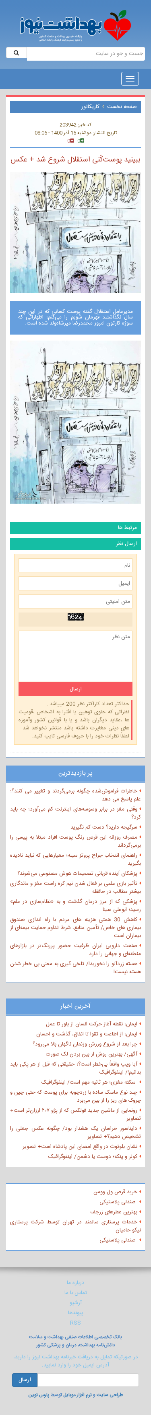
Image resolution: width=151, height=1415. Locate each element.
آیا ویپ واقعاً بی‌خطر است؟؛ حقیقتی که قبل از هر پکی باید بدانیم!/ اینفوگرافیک (75, 1068)
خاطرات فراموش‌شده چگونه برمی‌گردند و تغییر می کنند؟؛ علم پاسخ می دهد (75, 795)
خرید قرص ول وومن (115, 1192)
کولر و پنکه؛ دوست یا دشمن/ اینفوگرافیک (92, 1156)
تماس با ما (75, 1293)
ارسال (25, 1380)
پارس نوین (39, 1395)
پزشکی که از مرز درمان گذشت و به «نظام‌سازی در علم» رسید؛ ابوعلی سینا (75, 905)
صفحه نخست (122, 106)
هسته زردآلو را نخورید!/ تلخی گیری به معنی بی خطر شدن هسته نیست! (75, 968)
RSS (75, 1323)
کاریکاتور (90, 106)
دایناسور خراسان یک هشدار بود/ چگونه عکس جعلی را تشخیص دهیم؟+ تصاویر (75, 1132)
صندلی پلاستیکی (118, 1202)
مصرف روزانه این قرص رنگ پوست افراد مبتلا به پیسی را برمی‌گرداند (75, 841)
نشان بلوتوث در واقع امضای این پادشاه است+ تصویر (80, 1146)
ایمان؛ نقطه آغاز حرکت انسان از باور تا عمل (91, 1024)
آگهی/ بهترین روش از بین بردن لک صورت (91, 1054)
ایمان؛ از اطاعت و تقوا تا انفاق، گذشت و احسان (86, 1034)
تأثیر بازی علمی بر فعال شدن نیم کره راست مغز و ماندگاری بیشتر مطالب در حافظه (75, 887)
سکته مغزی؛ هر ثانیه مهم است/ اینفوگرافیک (89, 1082)
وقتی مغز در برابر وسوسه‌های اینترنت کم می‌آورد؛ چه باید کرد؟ (75, 813)
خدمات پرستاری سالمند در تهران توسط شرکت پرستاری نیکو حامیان (75, 1226)
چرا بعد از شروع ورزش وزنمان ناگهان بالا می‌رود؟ (85, 1044)
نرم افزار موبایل (77, 1395)
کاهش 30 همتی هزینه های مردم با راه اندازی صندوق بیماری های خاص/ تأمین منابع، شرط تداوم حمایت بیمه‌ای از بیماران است (75, 927)
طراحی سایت (110, 1395)
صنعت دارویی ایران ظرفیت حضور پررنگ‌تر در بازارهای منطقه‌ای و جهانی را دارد (75, 949)
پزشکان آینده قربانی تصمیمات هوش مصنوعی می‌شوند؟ (77, 873)
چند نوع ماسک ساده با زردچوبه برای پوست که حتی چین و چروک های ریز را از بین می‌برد (75, 1096)
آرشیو (76, 1303)
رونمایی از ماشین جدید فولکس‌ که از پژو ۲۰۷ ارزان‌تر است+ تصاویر (75, 1114)
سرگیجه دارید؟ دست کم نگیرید (103, 827)
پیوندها (75, 1313)
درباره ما (76, 1283)
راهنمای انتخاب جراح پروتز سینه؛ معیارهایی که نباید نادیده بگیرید (75, 859)
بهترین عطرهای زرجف (113, 1212)
